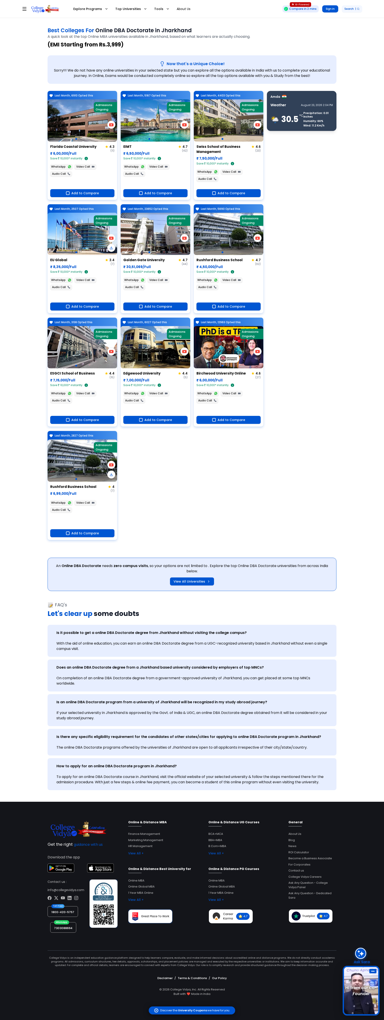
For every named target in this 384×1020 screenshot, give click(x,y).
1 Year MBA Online (140, 893)
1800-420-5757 (62, 912)
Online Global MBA (141, 886)
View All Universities (189, 581)
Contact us (296, 870)
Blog (291, 840)
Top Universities (128, 9)
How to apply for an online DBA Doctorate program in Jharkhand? (116, 766)
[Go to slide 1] (76, 139)
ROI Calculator (298, 852)
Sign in (330, 9)
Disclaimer (165, 978)
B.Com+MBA (217, 846)
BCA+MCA (215, 834)
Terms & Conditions (192, 978)
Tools (158, 9)
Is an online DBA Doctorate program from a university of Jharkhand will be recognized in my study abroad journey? (161, 702)
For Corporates (299, 864)
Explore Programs (87, 9)
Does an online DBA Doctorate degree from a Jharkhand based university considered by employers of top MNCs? (160, 667)
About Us (183, 9)
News (292, 846)
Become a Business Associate (310, 858)
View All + (136, 853)
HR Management (140, 846)
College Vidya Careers (305, 877)
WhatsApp (58, 166)
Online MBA (136, 880)
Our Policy (219, 978)
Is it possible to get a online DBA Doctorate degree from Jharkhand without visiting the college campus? (151, 632)
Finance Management (144, 834)
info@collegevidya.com (66, 890)
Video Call (83, 166)
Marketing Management (145, 840)
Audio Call (59, 174)
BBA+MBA (215, 840)
